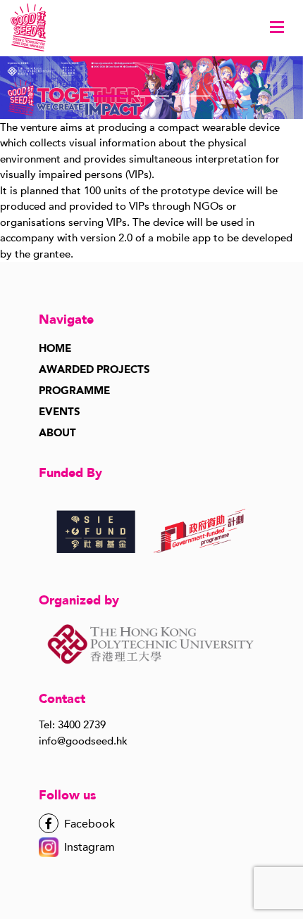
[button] (110, 96)
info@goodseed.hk (83, 741)
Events (59, 412)
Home (55, 348)
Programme (74, 391)
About (57, 433)
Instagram (89, 847)
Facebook (88, 824)
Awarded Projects (94, 369)
